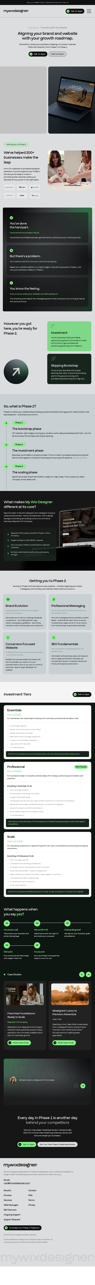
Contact (32, 1209)
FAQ (30, 1214)
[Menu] (89, 11)
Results (7, 1209)
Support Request (12, 1238)
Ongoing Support (12, 1233)
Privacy (31, 1223)
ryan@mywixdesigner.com (17, 1201)
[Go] (68, 11)
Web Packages (11, 1223)
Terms (31, 1218)
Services (8, 1218)
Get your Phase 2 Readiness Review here (46, 2)
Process (8, 1214)
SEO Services (10, 1228)
